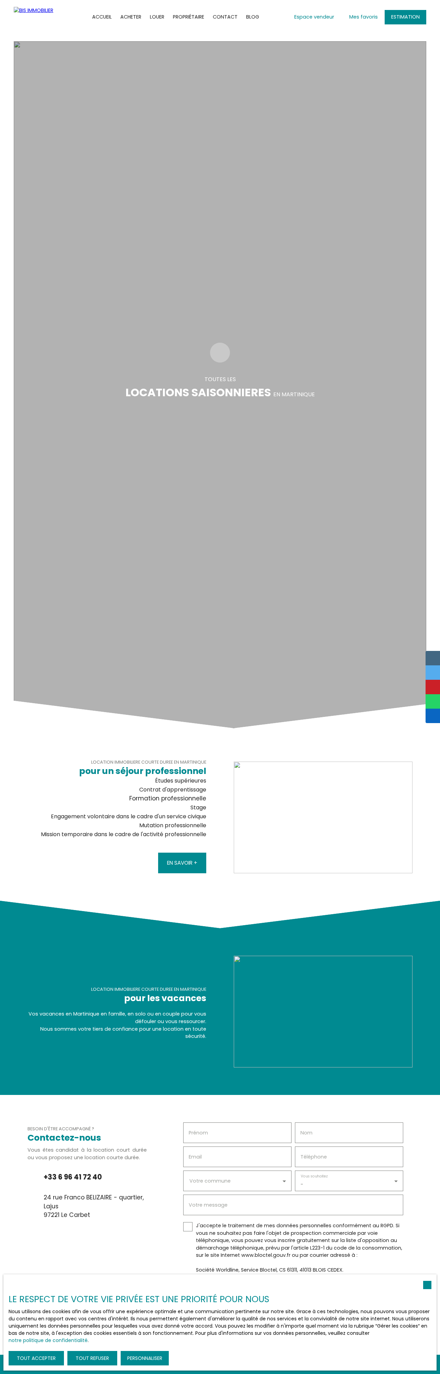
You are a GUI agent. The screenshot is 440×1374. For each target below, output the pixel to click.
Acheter (130, 16)
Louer (157, 16)
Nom (306, 1133)
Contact (225, 16)
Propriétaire (188, 16)
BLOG (252, 16)
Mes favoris (363, 16)
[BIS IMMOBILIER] (36, 17)
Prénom (198, 1133)
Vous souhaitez (314, 1176)
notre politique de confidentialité (48, 1340)
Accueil (102, 16)
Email (195, 1157)
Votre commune (210, 1181)
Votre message (208, 1205)
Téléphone (313, 1157)
